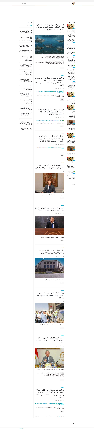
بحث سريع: (73, 184)
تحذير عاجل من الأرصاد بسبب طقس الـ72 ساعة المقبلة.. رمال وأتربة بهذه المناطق (26, 102)
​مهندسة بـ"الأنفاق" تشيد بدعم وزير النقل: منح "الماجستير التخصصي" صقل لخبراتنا (50, 295)
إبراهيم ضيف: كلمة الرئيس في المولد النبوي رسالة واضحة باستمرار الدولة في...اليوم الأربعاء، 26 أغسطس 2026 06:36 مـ (26, 95)
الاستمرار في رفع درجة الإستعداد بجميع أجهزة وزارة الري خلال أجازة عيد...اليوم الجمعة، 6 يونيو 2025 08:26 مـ (71, 166)
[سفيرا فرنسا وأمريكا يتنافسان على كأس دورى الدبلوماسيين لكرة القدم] (71, 67)
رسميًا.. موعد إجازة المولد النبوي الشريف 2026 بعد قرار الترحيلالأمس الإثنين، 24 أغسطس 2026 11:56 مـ (25, 73)
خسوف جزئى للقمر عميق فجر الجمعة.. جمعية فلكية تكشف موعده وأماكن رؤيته (26, 88)
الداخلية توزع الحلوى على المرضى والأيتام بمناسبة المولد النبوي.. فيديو (25, 46)
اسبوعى (31, 25)
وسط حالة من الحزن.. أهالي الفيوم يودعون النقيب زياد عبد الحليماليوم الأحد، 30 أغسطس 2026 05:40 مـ (71, 142)
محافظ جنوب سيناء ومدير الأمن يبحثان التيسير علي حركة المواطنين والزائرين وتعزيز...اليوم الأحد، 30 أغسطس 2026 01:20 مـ (71, 34)
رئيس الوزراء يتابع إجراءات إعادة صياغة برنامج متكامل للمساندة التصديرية (26, 108)
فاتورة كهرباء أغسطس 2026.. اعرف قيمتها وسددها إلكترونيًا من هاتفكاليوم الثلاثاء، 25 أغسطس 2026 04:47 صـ (26, 32)
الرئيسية (23, 3)
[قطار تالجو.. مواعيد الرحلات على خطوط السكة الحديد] (71, 148)
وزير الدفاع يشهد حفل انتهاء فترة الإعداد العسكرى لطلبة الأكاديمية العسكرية (26, 129)
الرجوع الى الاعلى (21, 428)
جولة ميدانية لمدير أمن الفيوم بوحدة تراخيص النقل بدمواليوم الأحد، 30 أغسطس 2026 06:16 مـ (71, 101)
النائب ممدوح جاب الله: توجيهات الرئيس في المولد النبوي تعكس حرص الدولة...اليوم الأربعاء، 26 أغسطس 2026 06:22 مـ (26, 115)
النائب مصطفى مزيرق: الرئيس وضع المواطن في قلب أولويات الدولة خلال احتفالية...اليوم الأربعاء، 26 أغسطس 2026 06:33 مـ (26, 66)
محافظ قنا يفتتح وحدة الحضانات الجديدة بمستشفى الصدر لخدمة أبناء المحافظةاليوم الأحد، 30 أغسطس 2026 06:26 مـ (71, 115)
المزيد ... (62, 99)
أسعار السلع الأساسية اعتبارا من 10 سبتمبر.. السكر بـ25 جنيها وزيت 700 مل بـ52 (50, 340)
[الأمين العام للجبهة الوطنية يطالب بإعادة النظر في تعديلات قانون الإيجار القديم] (71, 41)
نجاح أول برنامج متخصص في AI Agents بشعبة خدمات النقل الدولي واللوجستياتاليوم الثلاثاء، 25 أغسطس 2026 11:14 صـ (25, 81)
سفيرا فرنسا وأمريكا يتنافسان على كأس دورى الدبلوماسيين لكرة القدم (71, 72)
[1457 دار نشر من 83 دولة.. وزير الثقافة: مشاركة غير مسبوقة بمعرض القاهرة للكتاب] (71, 54)
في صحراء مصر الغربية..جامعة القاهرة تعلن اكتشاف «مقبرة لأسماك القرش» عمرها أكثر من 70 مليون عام (50, 27)
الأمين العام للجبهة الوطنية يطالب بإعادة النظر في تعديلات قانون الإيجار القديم (71, 47)
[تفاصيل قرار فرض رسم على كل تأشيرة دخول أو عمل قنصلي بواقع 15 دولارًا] (49, 225)
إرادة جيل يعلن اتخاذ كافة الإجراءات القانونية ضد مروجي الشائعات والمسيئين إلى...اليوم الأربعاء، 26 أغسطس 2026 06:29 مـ (26, 58)
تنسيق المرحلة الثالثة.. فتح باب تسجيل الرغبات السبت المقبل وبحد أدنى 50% (25, 51)
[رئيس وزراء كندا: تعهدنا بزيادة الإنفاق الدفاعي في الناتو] (71, 173)
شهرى (27, 25)
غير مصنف (62, 75)
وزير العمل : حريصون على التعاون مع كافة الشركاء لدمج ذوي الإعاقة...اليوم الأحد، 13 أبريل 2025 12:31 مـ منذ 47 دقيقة (71, 88)
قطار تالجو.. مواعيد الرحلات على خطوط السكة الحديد (71, 154)
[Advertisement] (47, 13)
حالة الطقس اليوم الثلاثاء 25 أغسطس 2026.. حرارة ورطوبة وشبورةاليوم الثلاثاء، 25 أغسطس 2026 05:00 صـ (25, 39)
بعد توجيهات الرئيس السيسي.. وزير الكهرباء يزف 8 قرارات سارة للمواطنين (71, 129)
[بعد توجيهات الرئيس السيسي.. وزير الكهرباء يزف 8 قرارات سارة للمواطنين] (71, 122)
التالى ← (43, 416)
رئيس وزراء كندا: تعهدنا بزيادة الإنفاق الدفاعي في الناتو (71, 178)
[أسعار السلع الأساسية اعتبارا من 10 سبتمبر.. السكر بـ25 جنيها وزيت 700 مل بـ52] (49, 357)
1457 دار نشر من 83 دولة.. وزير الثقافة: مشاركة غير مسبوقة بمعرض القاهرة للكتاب (71, 61)
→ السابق (62, 416)
